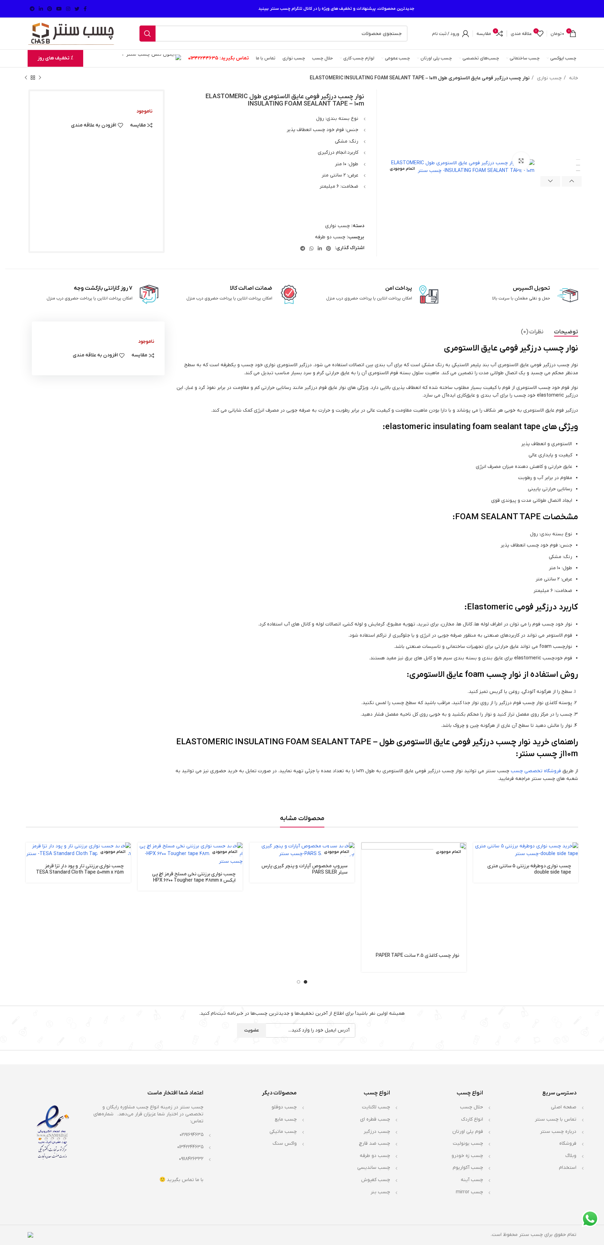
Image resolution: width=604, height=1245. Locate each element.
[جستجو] (147, 34)
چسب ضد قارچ (374, 1143)
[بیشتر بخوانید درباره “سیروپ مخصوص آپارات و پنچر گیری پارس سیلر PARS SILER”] (255, 854)
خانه (573, 78)
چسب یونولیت (468, 1143)
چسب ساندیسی (373, 1167)
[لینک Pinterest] (49, 8)
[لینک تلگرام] (32, 8)
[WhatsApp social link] (311, 248)
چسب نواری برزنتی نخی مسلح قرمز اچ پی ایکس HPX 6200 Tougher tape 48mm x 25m (194, 880)
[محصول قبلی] (39, 77)
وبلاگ (570, 1155)
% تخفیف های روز (55, 58)
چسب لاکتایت (376, 1107)
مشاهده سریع (366, 869)
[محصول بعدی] (25, 77)
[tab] (566, 332)
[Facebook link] (85, 8)
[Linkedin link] (41, 8)
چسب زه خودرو (467, 1155)
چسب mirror (469, 1192)
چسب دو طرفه (330, 237)
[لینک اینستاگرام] (68, 8)
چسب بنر (380, 1192)
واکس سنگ (285, 1143)
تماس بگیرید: (234, 58)
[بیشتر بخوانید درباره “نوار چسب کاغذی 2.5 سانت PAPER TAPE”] (366, 854)
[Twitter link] (76, 8)
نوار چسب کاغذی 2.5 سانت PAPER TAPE (417, 955)
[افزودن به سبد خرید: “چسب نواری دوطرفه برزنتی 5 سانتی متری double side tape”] (478, 854)
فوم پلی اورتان (467, 1131)
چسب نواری (548, 78)
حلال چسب (471, 1107)
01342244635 (203, 58)
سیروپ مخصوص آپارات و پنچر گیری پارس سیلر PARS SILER (304, 869)
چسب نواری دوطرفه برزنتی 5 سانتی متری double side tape (529, 869)
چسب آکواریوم (468, 1167)
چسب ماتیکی (283, 1131)
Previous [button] (572, 181)
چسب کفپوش (375, 1180)
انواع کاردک (472, 1119)
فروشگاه (567, 1143)
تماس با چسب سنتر (555, 1119)
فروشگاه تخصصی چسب (536, 771)
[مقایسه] (366, 885)
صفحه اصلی (563, 1107)
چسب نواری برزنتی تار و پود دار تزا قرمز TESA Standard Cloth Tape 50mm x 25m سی (80, 872)
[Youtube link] (59, 8)
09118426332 (191, 1159)
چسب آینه (472, 1180)
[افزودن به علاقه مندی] (366, 901)
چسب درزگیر (377, 1131)
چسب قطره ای (375, 1119)
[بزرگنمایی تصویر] (521, 160)
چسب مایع (286, 1119)
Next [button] (550, 181)
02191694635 (191, 1134)
